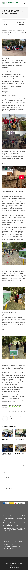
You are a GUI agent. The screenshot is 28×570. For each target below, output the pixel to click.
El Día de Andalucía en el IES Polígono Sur (20, 438)
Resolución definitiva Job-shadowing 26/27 (12, 519)
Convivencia (17, 405)
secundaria (5, 407)
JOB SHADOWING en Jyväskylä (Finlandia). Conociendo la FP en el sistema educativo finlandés (12, 524)
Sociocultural (12, 34)
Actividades (9, 32)
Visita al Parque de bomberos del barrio (7, 454)
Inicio (7, 563)
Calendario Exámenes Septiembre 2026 (13, 516)
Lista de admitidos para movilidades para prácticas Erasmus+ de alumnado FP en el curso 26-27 (14, 529)
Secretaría (12, 565)
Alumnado (15, 32)
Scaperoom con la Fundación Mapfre (6, 438)
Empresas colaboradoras (14, 567)
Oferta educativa (13, 563)
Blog (17, 565)
